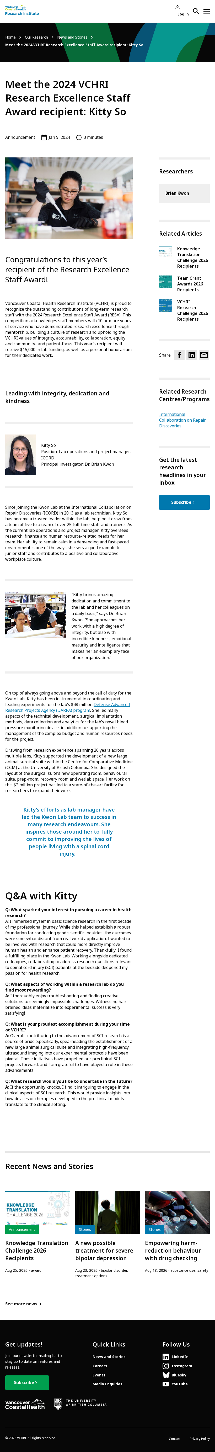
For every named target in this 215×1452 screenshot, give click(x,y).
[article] (37, 1232)
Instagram (182, 1366)
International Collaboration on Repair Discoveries (182, 420)
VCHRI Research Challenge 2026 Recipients (192, 310)
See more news (21, 1304)
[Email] (204, 355)
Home (10, 37)
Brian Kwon (177, 193)
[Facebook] (179, 355)
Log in (183, 14)
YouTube (180, 1384)
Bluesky (179, 1375)
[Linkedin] (191, 355)
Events (99, 1375)
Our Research (36, 37)
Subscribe (181, 502)
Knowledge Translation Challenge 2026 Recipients (192, 257)
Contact (174, 1439)
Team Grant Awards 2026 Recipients (190, 284)
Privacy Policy (200, 1439)
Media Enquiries (107, 1384)
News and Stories (72, 37)
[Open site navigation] (206, 11)
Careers (100, 1366)
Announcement (20, 137)
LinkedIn (180, 1356)
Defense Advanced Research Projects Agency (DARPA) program (67, 707)
